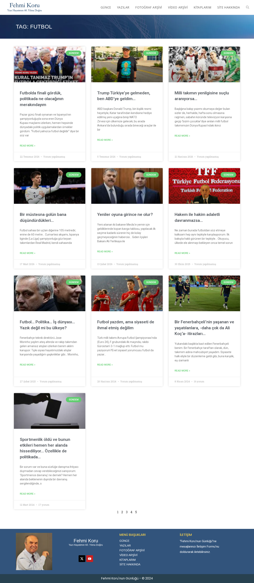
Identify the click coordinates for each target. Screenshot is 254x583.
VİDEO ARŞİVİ (128, 555)
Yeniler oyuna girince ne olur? (125, 214)
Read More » (27, 145)
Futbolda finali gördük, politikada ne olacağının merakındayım (42, 99)
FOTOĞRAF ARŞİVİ (132, 550)
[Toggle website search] (247, 7)
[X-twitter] (82, 558)
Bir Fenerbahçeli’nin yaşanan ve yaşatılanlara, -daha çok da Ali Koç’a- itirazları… (204, 328)
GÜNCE (124, 540)
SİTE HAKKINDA (129, 564)
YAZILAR (125, 545)
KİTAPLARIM (127, 559)
